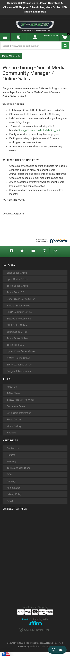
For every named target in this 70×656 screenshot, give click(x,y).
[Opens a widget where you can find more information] (57, 650)
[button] (35, 45)
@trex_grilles (25, 130)
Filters (15, 55)
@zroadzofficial (40, 130)
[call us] (19, 37)
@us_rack (54, 130)
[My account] (35, 37)
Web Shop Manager (40, 646)
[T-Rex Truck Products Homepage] (35, 25)
